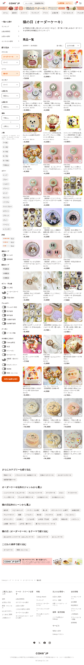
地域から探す (57, 631)
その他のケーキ (42, 497)
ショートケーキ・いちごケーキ (14, 493)
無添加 (9, 369)
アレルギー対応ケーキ (25, 497)
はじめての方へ (7, 611)
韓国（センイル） (13, 373)
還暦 (19, 515)
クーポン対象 (11, 333)
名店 (8, 346)
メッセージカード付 (12, 293)
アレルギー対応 (12, 307)
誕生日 (14, 13)
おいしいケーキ (57, 537)
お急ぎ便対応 (20, 599)
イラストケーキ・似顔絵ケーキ (25, 475)
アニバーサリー (9, 515)
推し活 (45, 510)
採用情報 (74, 622)
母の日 (39, 515)
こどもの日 (30, 519)
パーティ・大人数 (33, 510)
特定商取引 (74, 605)
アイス (45, 13)
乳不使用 (10, 311)
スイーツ (24, 13)
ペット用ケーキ (9, 497)
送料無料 (10, 259)
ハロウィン (75, 519)
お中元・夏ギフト (26, 524)
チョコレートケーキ (35, 493)
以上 (12, 238)
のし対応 (10, 287)
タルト (61, 493)
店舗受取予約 (39, 3)
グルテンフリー (12, 365)
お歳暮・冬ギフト (10, 524)
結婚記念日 (75, 510)
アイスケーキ (72, 493)
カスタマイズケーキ (64, 475)
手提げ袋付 (10, 297)
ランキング (35, 13)
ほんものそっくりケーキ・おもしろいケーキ (18, 537)
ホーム (5, 13)
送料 (3, 599)
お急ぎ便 (55, 13)
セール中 (10, 255)
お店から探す (20, 606)
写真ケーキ (7, 475)
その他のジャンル (58, 497)
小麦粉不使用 (11, 319)
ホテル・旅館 (57, 600)
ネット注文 (28, 3)
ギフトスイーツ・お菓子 (59, 510)
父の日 (59, 515)
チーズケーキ (50, 493)
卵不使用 (10, 315)
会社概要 (74, 602)
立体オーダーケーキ (47, 475)
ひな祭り (20, 519)
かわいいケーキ (43, 537)
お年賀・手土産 (43, 519)
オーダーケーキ (28, 580)
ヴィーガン (10, 350)
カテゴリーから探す (22, 602)
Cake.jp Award (41, 597)
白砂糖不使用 (11, 323)
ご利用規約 (74, 614)
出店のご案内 (57, 597)
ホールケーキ (11, 355)
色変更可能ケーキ (10, 479)
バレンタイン (70, 515)
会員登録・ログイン (65, 3)
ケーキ (17, 580)
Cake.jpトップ (6, 580)
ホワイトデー (8, 519)
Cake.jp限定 (11, 342)
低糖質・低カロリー (12, 360)
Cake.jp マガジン (58, 634)
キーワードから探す (22, 612)
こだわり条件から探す (23, 609)
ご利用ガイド (6, 618)
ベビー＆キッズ (67, 13)
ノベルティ (29, 515)
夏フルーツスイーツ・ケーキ (45, 524)
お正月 (55, 519)
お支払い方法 (6, 602)
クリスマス (49, 515)
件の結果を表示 (11, 379)
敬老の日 (64, 519)
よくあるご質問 (7, 614)
